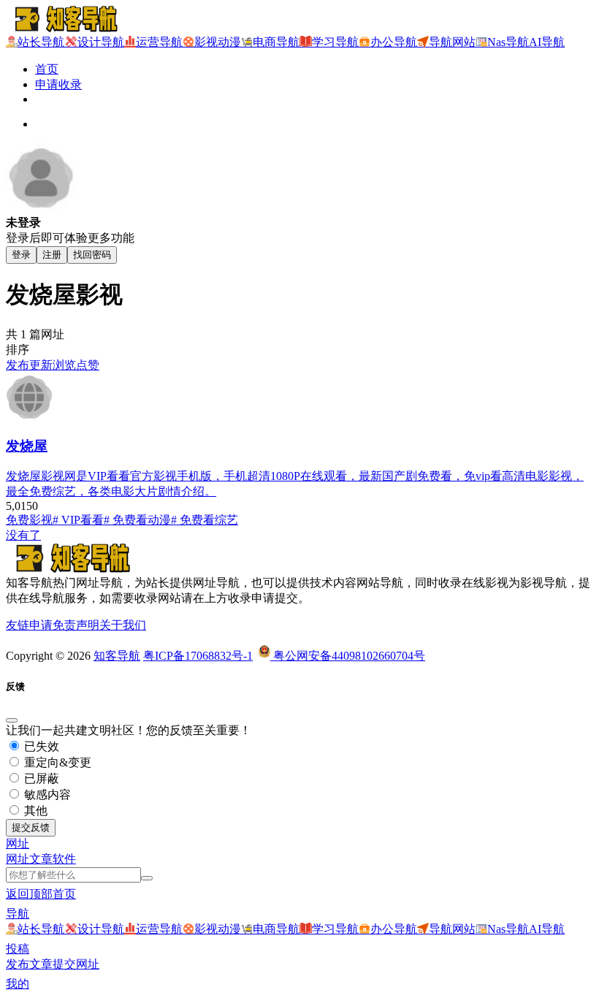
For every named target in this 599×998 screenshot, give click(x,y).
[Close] (12, 720)
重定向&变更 (56, 762)
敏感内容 (46, 794)
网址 (17, 859)
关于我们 (122, 625)
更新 (41, 365)
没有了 (23, 535)
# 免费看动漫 (137, 520)
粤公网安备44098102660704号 (347, 656)
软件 (64, 859)
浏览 (64, 365)
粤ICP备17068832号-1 (198, 656)
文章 (41, 859)
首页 (46, 69)
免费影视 (29, 520)
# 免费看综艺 (204, 520)
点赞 (87, 365)
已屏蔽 (40, 778)
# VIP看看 (78, 520)
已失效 (40, 746)
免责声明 (76, 625)
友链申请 (29, 625)
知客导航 (117, 656)
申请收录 (58, 84)
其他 (34, 810)
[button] (17, 843)
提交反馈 (31, 827)
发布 (17, 365)
